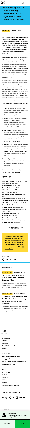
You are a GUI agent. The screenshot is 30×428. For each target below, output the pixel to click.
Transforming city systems (9, 364)
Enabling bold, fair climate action (11, 356)
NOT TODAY (7, 424)
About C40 (5, 340)
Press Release (7, 272)
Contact (5, 377)
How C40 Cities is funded (9, 346)
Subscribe (5, 380)
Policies (4, 382)
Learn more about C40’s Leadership (15, 228)
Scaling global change (8, 359)
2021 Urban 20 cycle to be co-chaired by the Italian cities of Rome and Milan (13, 277)
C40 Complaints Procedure (11, 385)
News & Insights (7, 372)
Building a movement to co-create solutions (14, 361)
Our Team (4, 348)
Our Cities (5, 369)
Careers (4, 375)
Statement (5, 30)
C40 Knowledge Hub (10, 392)
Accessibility (6, 409)
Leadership (5, 343)
